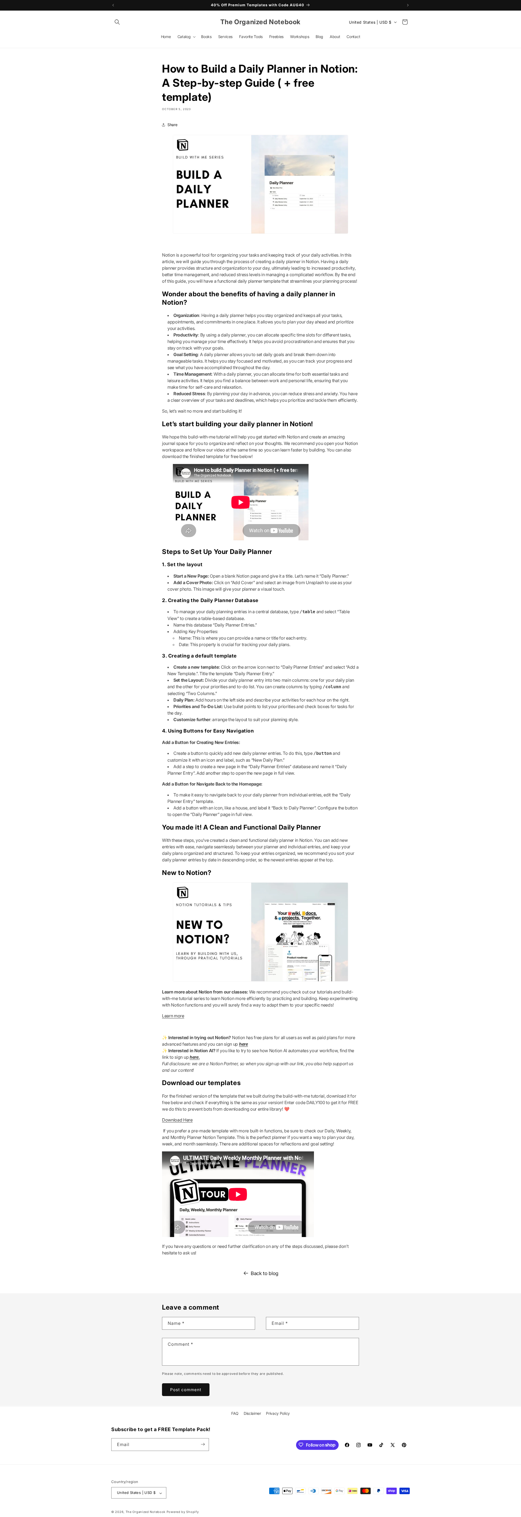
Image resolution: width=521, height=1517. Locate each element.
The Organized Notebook (146, 1512)
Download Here (177, 1120)
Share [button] (172, 124)
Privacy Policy (278, 1413)
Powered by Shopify (183, 1512)
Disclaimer (252, 1413)
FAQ (235, 1413)
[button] (117, 22)
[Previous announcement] (113, 5)
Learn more (173, 1015)
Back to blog (264, 1273)
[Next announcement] (408, 5)
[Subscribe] (203, 1444)
